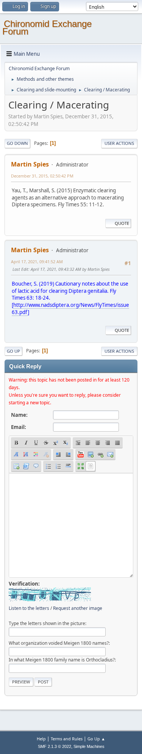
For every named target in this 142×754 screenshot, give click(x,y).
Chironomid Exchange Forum (47, 27)
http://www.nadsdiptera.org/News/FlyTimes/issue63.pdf (70, 309)
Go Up (13, 351)
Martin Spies (30, 164)
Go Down (17, 143)
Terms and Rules (67, 738)
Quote (122, 223)
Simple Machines (89, 746)
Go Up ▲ (96, 738)
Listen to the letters (29, 608)
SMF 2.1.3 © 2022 (54, 746)
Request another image (77, 608)
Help (41, 738)
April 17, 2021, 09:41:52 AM (37, 261)
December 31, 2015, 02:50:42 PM (42, 176)
